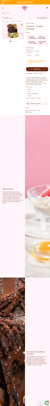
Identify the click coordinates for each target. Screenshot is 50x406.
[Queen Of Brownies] (25, 8)
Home (3, 21)
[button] (37, 104)
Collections (8, 21)
